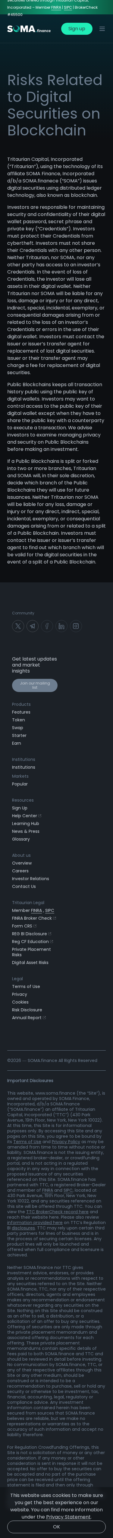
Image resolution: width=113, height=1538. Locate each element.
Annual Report (27, 1017)
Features (21, 712)
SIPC (68, 7)
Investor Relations (30, 878)
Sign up (76, 28)
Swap (17, 727)
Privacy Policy (66, 1142)
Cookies (20, 1002)
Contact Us (24, 886)
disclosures (23, 1228)
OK (56, 1526)
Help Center (24, 815)
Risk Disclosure (27, 1010)
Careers (20, 871)
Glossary (21, 839)
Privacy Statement (68, 1516)
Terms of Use (26, 986)
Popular (20, 784)
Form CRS (22, 926)
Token (18, 720)
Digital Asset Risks (30, 962)
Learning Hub (25, 823)
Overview (22, 863)
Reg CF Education (30, 941)
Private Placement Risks (31, 952)
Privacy (19, 994)
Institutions (23, 767)
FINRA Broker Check (32, 918)
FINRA (56, 7)
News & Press (25, 831)
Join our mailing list (35, 685)
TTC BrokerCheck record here (57, 1212)
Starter (19, 735)
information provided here (35, 1223)
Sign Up (19, 808)
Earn (16, 743)
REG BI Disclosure (29, 933)
